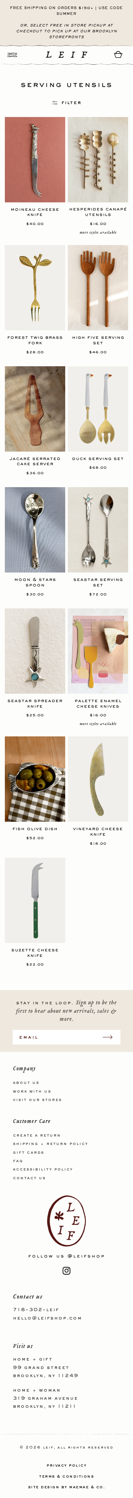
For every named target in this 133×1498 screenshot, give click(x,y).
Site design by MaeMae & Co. (66, 1487)
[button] (12, 54)
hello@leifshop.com (47, 1318)
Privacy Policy (66, 1466)
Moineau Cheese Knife (35, 212)
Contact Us (29, 1178)
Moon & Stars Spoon (35, 582)
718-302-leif (36, 1310)
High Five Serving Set (98, 340)
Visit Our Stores (37, 1100)
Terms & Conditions (66, 1477)
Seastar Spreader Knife (35, 703)
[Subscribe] (110, 1037)
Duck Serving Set (98, 458)
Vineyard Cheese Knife (98, 831)
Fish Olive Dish (35, 828)
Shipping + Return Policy (50, 1144)
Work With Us (32, 1092)
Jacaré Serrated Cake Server (35, 461)
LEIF (48, 1448)
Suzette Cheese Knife (35, 952)
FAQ (18, 1161)
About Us (26, 1083)
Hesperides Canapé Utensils (98, 211)
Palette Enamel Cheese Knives (98, 703)
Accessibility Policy (43, 1170)
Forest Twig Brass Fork (35, 340)
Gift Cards (28, 1153)
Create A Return (37, 1136)
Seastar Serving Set (98, 582)
